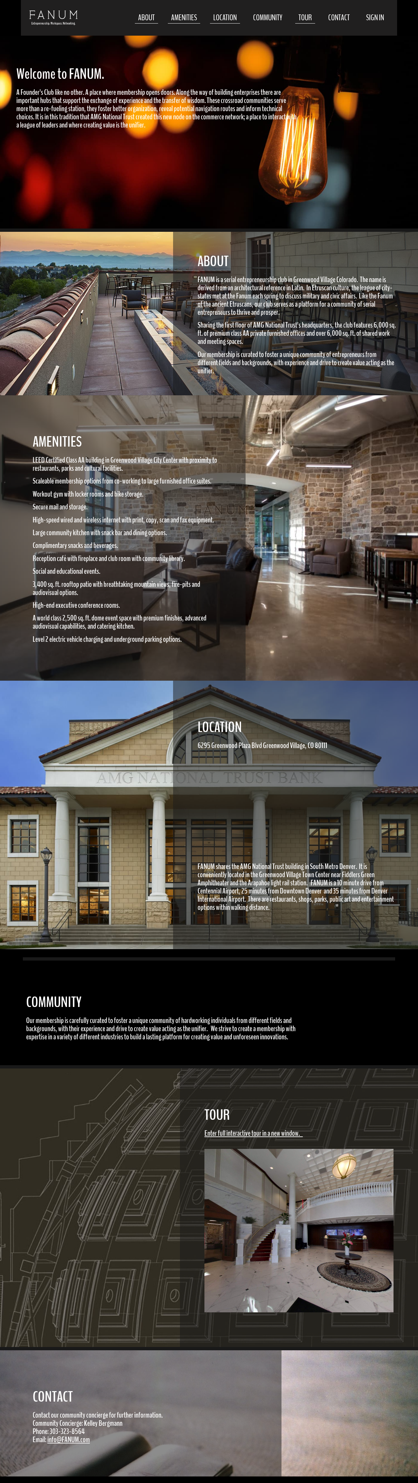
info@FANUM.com (68, 1439)
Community (267, 17)
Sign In (375, 17)
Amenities (184, 17)
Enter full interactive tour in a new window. (252, 1133)
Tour (305, 17)
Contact (339, 17)
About (146, 17)
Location (225, 17)
